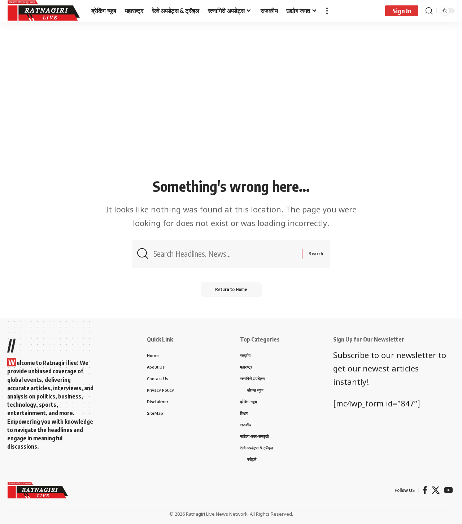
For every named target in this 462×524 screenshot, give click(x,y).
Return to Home (231, 289)
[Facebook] (424, 490)
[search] (429, 11)
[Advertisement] (231, 121)
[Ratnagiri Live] (43, 11)
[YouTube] (448, 490)
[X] (435, 490)
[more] (327, 11)
